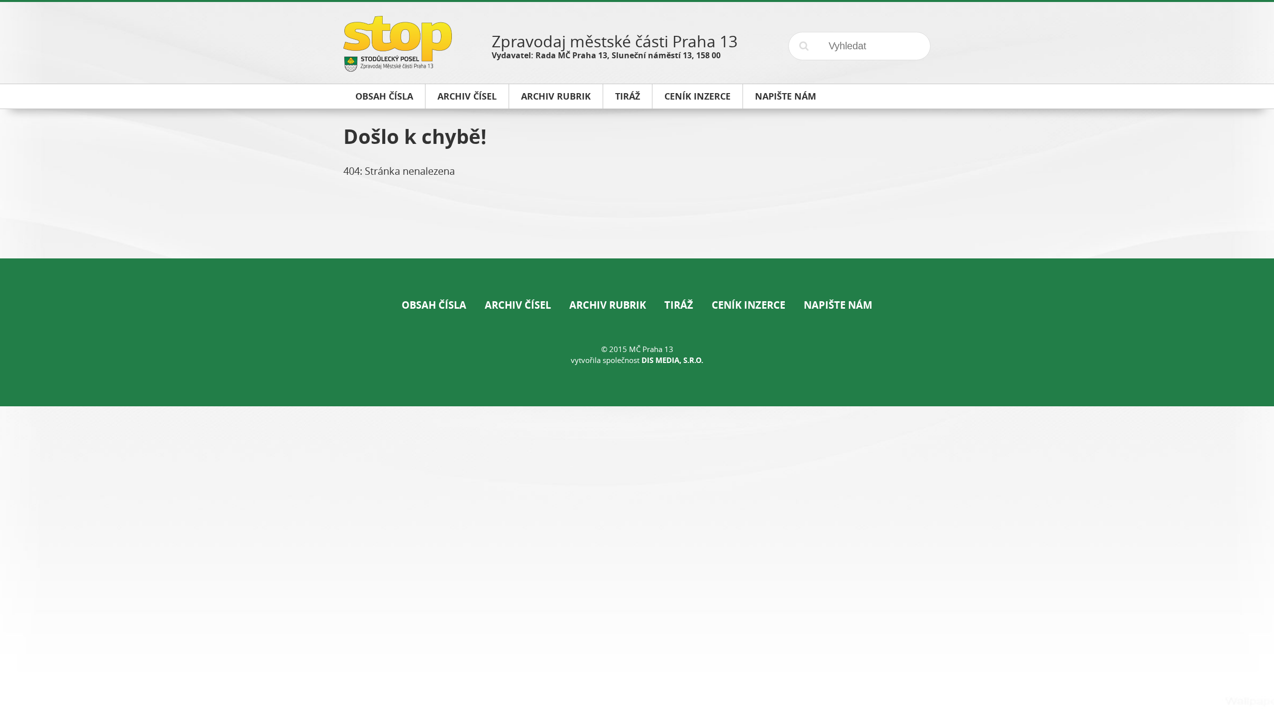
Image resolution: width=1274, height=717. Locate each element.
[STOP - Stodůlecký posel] (397, 68)
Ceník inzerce (748, 305)
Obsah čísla (434, 305)
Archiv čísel (518, 305)
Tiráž (678, 305)
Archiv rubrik (607, 305)
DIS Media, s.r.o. (672, 360)
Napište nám (838, 305)
